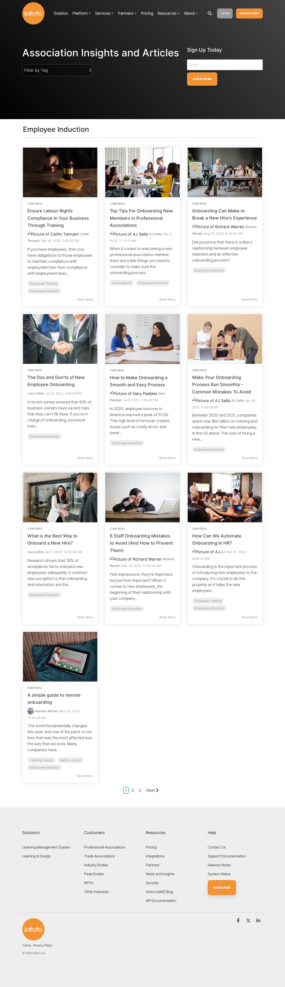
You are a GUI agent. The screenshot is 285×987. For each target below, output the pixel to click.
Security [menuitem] (152, 883)
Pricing (147, 13)
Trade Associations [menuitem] (99, 856)
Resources (167, 13)
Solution (61, 13)
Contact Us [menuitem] (217, 847)
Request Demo (249, 13)
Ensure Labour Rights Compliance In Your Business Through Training (58, 218)
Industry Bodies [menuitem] (96, 865)
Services (102, 13)
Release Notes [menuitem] (219, 865)
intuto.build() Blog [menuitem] (159, 891)
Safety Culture (70, 760)
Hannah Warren (46, 711)
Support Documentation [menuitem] (227, 856)
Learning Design (41, 760)
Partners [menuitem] (152, 865)
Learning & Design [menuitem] (36, 856)
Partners (125, 13)
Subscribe (221, 887)
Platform (80, 13)
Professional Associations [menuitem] (104, 847)
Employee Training (43, 283)
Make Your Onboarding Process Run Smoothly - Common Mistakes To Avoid (221, 385)
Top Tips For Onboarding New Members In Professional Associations (141, 218)
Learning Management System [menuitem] (46, 847)
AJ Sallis (155, 234)
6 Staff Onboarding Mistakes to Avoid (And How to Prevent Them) (141, 543)
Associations (121, 283)
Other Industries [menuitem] (96, 891)
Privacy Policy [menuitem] (42, 945)
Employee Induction (44, 291)
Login (224, 13)
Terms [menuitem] (26, 945)
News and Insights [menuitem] (160, 874)
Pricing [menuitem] (151, 847)
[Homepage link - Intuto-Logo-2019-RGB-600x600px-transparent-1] (33, 929)
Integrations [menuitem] (155, 856)
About (189, 13)
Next (150, 790)
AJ (223, 552)
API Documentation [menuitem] (161, 900)
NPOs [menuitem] (88, 883)
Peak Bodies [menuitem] (94, 874)
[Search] (210, 13)
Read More (85, 299)
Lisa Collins (35, 393)
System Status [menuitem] (219, 874)
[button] (239, 921)
